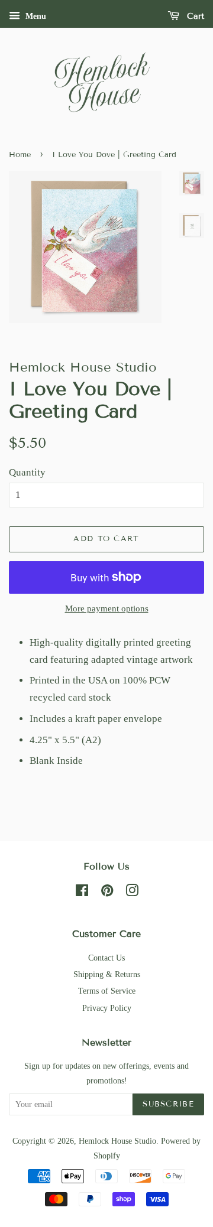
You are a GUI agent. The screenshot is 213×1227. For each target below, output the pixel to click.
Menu (34, 16)
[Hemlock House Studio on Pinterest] (107, 892)
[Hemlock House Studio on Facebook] (82, 892)
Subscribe (168, 1104)
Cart (194, 16)
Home (20, 155)
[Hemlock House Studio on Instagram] (131, 892)
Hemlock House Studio (117, 1140)
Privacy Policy (106, 1008)
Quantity (27, 472)
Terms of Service (106, 990)
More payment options (107, 608)
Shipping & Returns (106, 974)
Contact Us (106, 957)
